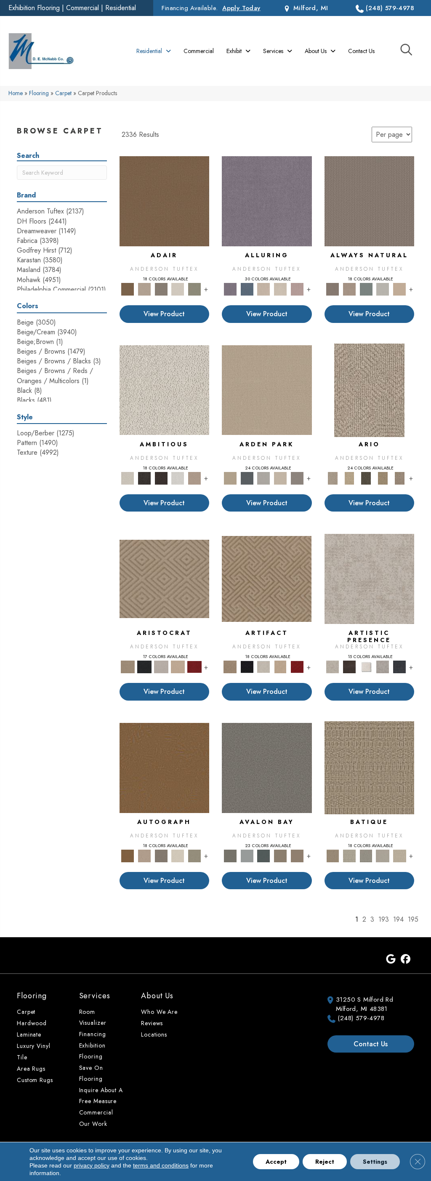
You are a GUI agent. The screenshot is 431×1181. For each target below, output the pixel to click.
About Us (157, 996)
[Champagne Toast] (144, 289)
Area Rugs (31, 1068)
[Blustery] (383, 289)
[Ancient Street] (349, 855)
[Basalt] (263, 289)
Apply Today (241, 8)
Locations (154, 1034)
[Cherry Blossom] (194, 666)
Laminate (29, 1034)
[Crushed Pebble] (383, 855)
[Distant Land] (297, 855)
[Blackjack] (144, 666)
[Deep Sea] (399, 666)
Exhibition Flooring (34, 8)
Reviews (152, 1023)
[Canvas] (165, 390)
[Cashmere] (178, 666)
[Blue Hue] (247, 478)
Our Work (93, 1124)
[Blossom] (297, 289)
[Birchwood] (164, 578)
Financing (92, 1034)
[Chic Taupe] (280, 855)
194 (398, 919)
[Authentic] (267, 390)
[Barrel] (370, 201)
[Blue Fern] (366, 289)
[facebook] (405, 959)
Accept (276, 1161)
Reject (324, 1161)
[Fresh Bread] (194, 478)
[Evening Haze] (297, 478)
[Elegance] (178, 289)
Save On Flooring (91, 1073)
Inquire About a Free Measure (101, 1095)
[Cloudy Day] (263, 478)
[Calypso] (247, 855)
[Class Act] (161, 289)
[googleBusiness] (391, 959)
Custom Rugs (35, 1080)
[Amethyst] (267, 201)
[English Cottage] (194, 289)
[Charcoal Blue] (263, 855)
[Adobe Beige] (369, 390)
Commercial (82, 8)
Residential (120, 8)
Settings (375, 1161)
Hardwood (32, 1023)
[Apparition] (366, 478)
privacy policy (91, 1165)
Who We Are (159, 1012)
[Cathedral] (366, 855)
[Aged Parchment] (369, 767)
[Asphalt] (267, 767)
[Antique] (349, 478)
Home (15, 93)
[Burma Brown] (349, 666)
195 (413, 919)
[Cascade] (161, 666)
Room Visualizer (92, 1017)
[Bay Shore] (383, 478)
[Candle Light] (366, 666)
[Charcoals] (144, 478)
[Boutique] (399, 289)
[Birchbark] (280, 289)
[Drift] (280, 478)
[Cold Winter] (383, 666)
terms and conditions (161, 1165)
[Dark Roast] (161, 478)
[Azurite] (247, 289)
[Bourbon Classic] (165, 201)
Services (94, 996)
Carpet (63, 93)
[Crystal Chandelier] (399, 855)
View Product (164, 314)
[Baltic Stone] (370, 578)
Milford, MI (309, 8)
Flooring (39, 93)
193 (383, 919)
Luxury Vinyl (34, 1046)
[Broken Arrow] (399, 478)
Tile (22, 1057)
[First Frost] (178, 478)
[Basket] (349, 289)
